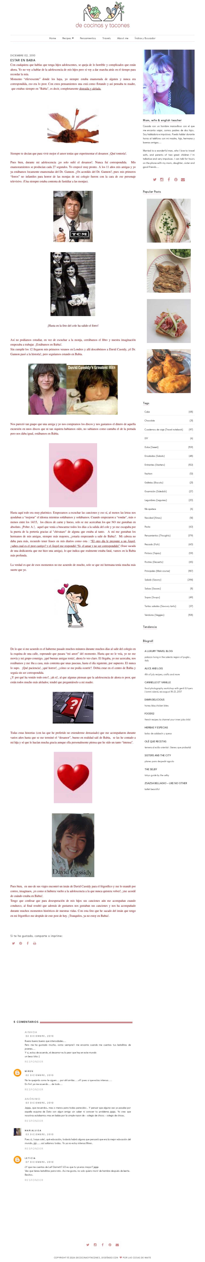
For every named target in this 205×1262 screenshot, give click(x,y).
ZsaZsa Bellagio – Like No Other (166, 783)
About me (123, 38)
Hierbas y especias (156, 727)
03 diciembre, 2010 (40, 1103)
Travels (106, 38)
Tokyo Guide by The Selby (157, 775)
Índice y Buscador (145, 38)
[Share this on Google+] (20, 944)
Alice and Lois (154, 668)
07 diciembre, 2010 (40, 1162)
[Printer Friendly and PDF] (35, 944)
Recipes (66, 38)
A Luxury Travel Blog (159, 651)
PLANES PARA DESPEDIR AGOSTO (159, 761)
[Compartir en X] (13, 944)
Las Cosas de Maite (139, 1258)
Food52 (149, 713)
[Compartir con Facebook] (28, 944)
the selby (151, 769)
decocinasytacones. (89, 1258)
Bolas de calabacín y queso (158, 734)
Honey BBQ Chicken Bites (157, 706)
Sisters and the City (158, 755)
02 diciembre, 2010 (40, 1036)
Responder (34, 1062)
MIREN (29, 1071)
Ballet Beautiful (152, 789)
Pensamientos (88, 38)
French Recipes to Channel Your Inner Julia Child (167, 720)
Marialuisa (33, 1131)
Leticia (30, 1158)
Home (52, 38)
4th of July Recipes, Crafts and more (162, 674)
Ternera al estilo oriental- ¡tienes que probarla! (168, 747)
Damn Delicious (154, 700)
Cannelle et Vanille (158, 682)
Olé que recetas (155, 741)
